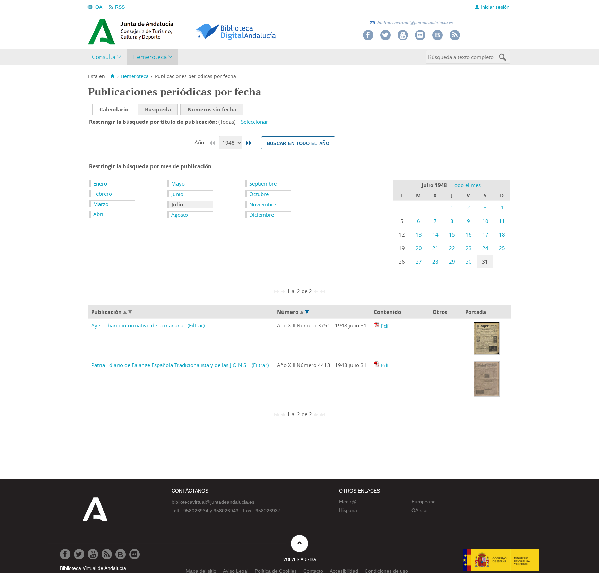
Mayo (178, 183)
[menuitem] (108, 57)
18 (502, 234)
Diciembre (261, 214)
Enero (100, 183)
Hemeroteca (149, 57)
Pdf (385, 325)
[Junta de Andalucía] (103, 29)
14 (435, 234)
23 (469, 248)
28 (435, 261)
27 (419, 261)
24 (485, 248)
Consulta (103, 57)
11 (502, 220)
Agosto (179, 214)
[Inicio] (112, 76)
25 (502, 248)
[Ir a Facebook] (368, 35)
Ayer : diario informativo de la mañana (137, 325)
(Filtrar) (196, 325)
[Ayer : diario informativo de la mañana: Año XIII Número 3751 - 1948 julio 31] (377, 325)
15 (452, 234)
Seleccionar (254, 121)
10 (485, 220)
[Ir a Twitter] (385, 35)
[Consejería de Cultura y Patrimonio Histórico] (157, 30)
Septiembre (263, 183)
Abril (99, 214)
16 (469, 234)
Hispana (348, 510)
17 (485, 234)
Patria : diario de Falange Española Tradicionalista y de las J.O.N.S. (169, 364)
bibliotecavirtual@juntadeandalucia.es (414, 22)
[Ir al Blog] (437, 35)
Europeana (423, 501)
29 (452, 261)
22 (452, 248)
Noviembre (262, 204)
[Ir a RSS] (455, 35)
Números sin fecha (212, 109)
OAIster (419, 510)
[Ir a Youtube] (403, 35)
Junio (177, 193)
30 (469, 261)
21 (435, 248)
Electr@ (347, 501)
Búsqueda (158, 109)
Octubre (259, 193)
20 (419, 248)
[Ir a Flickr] (420, 35)
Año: (200, 142)
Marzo (100, 203)
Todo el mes (466, 184)
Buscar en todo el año (298, 142)
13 (419, 234)
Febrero (102, 193)
